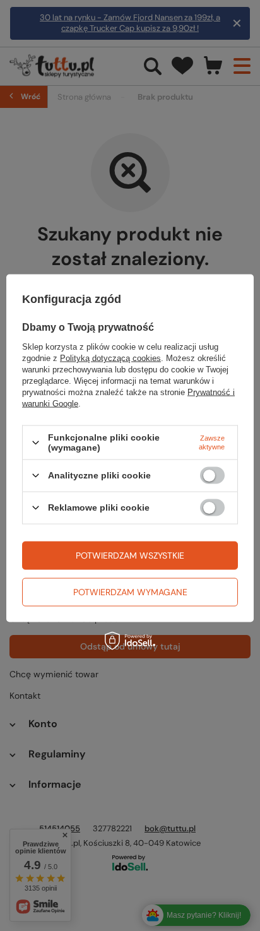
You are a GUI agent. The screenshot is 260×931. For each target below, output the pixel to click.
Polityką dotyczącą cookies (110, 358)
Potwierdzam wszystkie (130, 555)
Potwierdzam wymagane (130, 592)
